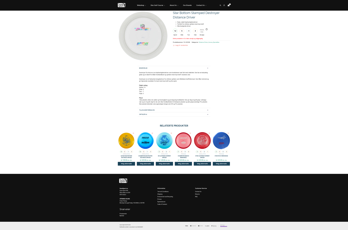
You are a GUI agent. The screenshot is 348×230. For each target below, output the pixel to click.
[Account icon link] (224, 5)
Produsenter (123, 213)
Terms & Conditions (163, 191)
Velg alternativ (126, 164)
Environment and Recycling (165, 196)
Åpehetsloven (161, 201)
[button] (220, 5)
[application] (145, 5)
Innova (210, 42)
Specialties (216, 42)
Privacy (159, 199)
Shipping (159, 194)
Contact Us (198, 191)
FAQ (196, 196)
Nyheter (122, 215)
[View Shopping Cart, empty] (228, 5)
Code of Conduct (162, 204)
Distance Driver (203, 42)
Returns (197, 194)
